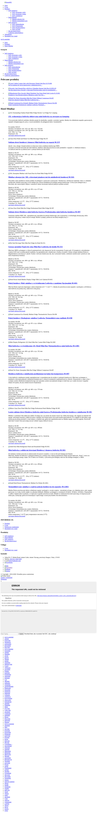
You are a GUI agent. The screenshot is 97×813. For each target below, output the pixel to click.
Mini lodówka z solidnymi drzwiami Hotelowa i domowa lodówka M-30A (36, 450)
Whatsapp (4, 579)
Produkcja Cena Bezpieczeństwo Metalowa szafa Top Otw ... (26, 95)
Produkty (7, 9)
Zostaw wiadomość (6, 577)
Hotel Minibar (12, 17)
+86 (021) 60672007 (15, 559)
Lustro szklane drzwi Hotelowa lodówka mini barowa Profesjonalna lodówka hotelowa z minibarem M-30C (50, 412)
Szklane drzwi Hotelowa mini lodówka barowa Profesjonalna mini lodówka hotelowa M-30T (44, 212)
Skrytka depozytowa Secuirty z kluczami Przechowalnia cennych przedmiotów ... (32, 90)
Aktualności (8, 34)
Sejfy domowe (12, 22)
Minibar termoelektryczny (20, 21)
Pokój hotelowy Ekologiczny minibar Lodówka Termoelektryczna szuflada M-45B (40, 318)
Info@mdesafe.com (15, 561)
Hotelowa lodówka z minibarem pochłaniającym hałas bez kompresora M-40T (38, 374)
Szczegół (22, 135)
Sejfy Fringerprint (17, 26)
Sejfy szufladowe (17, 16)
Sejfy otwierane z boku (19, 14)
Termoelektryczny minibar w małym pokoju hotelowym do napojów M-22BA (38, 487)
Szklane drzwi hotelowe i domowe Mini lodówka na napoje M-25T (34, 142)
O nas (6, 7)
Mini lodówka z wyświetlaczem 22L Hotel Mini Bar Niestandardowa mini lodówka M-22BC (44, 346)
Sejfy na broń (16, 29)
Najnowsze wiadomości (12, 527)
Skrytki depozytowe (14, 31)
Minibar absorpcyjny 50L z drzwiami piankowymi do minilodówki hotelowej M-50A (41, 177)
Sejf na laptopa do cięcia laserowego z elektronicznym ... (25, 85)
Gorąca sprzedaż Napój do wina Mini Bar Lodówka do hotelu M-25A (35, 247)
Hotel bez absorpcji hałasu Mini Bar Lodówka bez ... (24, 100)
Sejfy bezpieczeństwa (18, 27)
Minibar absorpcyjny (18, 19)
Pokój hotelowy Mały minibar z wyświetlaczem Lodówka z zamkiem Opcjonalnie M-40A (42, 283)
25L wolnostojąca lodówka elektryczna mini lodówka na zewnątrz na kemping (38, 116)
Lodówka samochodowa (15, 33)
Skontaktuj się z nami (11, 36)
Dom (6, 5)
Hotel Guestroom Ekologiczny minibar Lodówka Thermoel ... (26, 105)
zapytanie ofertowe (14, 135)
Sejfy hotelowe (12, 10)
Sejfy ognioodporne (18, 24)
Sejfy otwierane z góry (19, 12)
